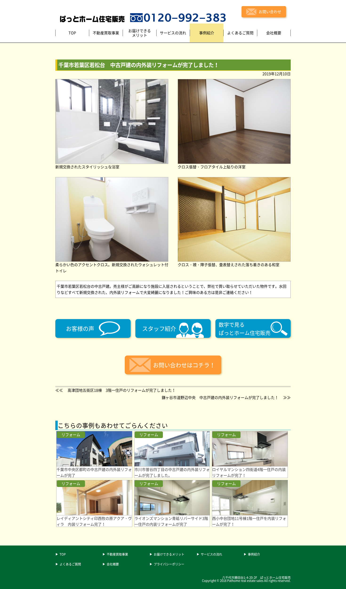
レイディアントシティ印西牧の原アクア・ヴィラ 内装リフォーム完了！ (94, 521)
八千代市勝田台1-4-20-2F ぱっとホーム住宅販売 (256, 577)
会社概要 (113, 564)
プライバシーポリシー (169, 564)
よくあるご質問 (70, 564)
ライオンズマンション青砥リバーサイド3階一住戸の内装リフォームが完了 (171, 521)
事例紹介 (254, 554)
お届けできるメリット (169, 554)
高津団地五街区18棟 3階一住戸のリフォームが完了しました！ (122, 390)
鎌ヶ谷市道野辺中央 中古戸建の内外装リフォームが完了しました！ (220, 397)
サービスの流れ (211, 554)
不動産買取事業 (117, 554)
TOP (63, 554)
